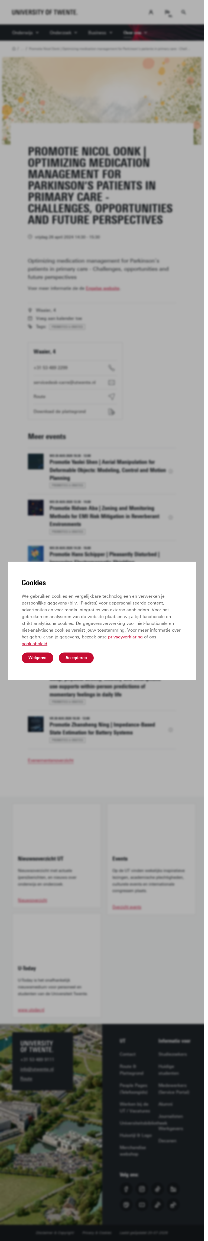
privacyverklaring (125, 636)
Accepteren (76, 657)
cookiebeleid (34, 643)
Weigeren (37, 657)
